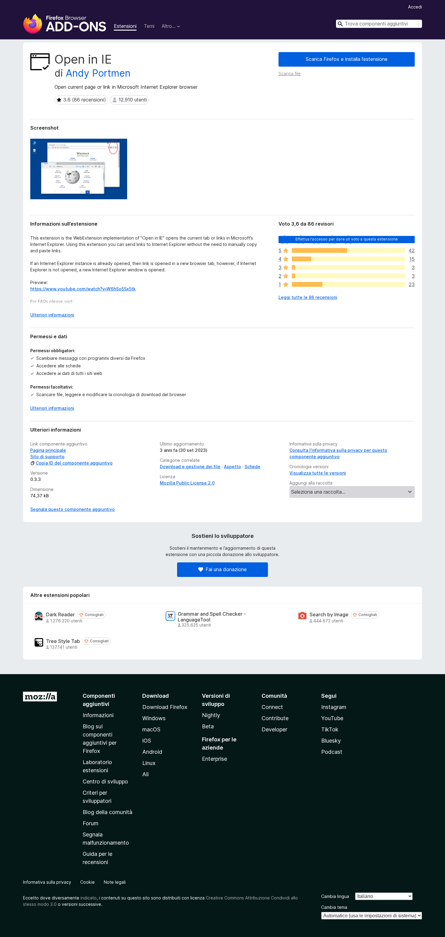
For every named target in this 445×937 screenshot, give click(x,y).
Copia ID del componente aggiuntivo (74, 462)
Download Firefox (164, 707)
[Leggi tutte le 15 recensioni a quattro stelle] (348, 259)
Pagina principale (48, 450)
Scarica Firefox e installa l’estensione (346, 59)
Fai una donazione (226, 569)
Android (152, 752)
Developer (274, 729)
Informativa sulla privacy (47, 882)
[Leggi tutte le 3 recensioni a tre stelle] (348, 267)
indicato (89, 897)
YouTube (332, 718)
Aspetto (232, 466)
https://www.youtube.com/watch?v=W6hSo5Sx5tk (83, 288)
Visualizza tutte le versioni (317, 472)
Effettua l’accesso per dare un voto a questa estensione (346, 239)
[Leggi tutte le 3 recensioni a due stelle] (348, 275)
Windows (154, 718)
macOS (151, 729)
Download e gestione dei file (190, 466)
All (145, 774)
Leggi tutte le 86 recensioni (308, 297)
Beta (208, 726)
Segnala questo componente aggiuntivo (72, 509)
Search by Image (329, 614)
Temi (149, 26)
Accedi (415, 6)
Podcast (331, 752)
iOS (146, 740)
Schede (252, 466)
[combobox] (379, 24)
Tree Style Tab (63, 641)
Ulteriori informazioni (52, 314)
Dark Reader (60, 614)
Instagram (333, 707)
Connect (272, 707)
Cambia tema (334, 907)
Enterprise (214, 759)
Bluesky (331, 740)
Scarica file (290, 73)
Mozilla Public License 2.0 (187, 482)
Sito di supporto (47, 456)
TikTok (329, 729)
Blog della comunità (107, 812)
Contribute (275, 718)
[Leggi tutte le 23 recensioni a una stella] (348, 284)
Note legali (115, 882)
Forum (90, 823)
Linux (149, 763)
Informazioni (98, 715)
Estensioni (125, 26)
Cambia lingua (335, 896)
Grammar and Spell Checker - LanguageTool (212, 617)
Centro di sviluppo (105, 781)
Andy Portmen (98, 73)
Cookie (87, 882)
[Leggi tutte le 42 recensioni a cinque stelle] (348, 250)
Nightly (211, 715)
